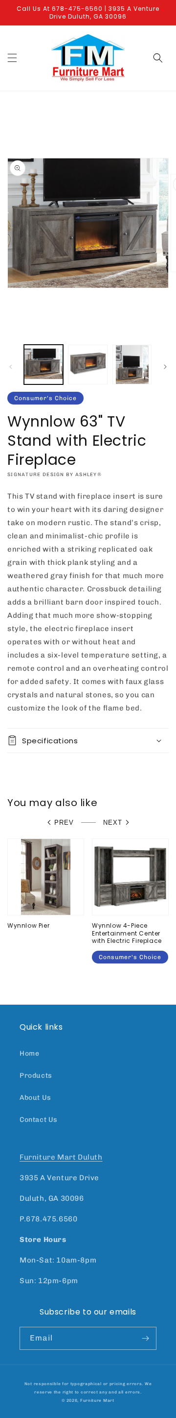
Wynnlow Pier (28, 926)
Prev (64, 822)
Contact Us (39, 1119)
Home (29, 1053)
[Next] (165, 367)
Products (36, 1075)
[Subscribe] (145, 1338)
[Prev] (11, 367)
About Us (35, 1097)
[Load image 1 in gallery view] (43, 364)
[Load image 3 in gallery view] (132, 364)
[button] (12, 58)
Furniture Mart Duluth (61, 1157)
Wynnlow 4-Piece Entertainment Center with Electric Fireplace (127, 933)
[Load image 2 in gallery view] (87, 364)
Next (112, 822)
